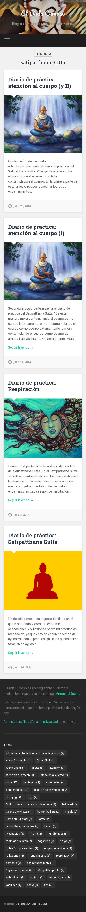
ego (32, 797)
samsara (13, 863)
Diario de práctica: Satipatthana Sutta (33, 538)
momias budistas (19, 841)
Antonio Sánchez (68, 694)
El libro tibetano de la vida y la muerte (31, 804)
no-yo (65, 841)
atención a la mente (20, 775)
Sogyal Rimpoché (51, 870)
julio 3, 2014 (21, 514)
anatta (37, 767)
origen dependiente (58, 848)
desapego (14, 797)
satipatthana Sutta (40, 863)
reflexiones (15, 855)
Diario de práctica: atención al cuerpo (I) (36, 230)
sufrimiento (15, 877)
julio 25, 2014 (22, 206)
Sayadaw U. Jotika (19, 870)
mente (36, 833)
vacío (32, 885)
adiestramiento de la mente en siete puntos (35, 753)
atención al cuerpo (54, 775)
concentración (17, 789)
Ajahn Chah (46, 760)
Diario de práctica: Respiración (32, 386)
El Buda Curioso (43, 13)
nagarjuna (46, 841)
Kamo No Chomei (19, 819)
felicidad (69, 804)
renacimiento (40, 855)
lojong (50, 826)
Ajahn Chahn (16, 767)
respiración (65, 855)
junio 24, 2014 (22, 667)
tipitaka (36, 877)
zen (48, 885)
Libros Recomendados (22, 826)
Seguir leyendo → (21, 347)
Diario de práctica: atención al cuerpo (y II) (39, 82)
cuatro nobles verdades (51, 789)
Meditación (15, 833)
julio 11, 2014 (22, 362)
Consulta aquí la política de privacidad (31, 722)
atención (56, 767)
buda (12, 782)
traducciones (59, 877)
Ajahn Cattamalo (18, 760)
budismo (32, 782)
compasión (55, 782)
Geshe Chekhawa (19, 811)
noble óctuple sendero (22, 848)
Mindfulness (57, 833)
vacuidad (13, 885)
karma (44, 819)
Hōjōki (71, 811)
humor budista (48, 811)
